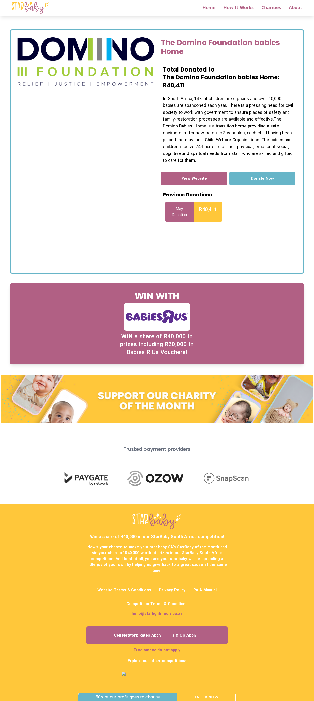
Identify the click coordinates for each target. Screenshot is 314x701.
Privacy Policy (172, 590)
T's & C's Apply (182, 635)
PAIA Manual (205, 590)
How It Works (238, 7)
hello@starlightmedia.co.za (157, 613)
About (295, 7)
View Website (194, 178)
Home (209, 7)
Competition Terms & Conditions (157, 603)
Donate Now (262, 178)
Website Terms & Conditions (124, 590)
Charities (271, 7)
